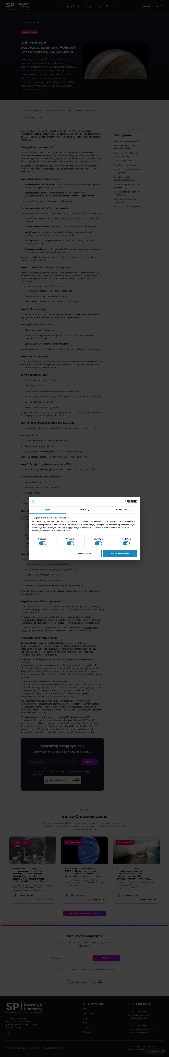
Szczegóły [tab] (84, 510)
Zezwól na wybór (84, 554)
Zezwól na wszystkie (120, 554)
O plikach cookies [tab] (121, 510)
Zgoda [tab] (47, 510)
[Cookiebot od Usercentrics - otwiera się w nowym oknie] (126, 501)
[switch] (70, 543)
